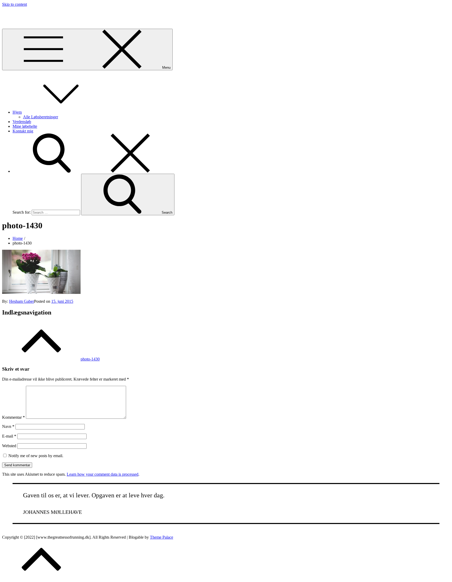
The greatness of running (22, 13)
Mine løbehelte (25, 126)
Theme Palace (161, 537)
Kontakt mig (23, 131)
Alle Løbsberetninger (40, 117)
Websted (9, 446)
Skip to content (14, 4)
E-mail (9, 436)
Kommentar (13, 417)
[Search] (91, 171)
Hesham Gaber (21, 301)
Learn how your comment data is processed (102, 474)
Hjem (17, 112)
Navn (8, 426)
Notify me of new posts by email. (35, 455)
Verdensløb (22, 121)
